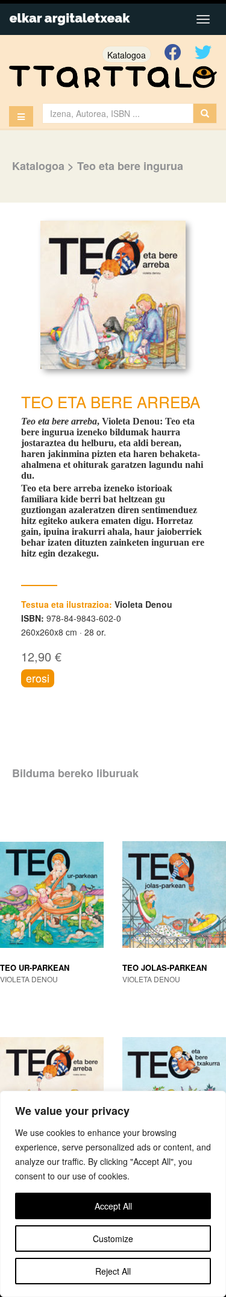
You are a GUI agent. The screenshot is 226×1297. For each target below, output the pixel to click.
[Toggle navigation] (203, 19)
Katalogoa (126, 55)
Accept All (113, 1206)
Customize (113, 1238)
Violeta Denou (143, 604)
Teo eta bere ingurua (130, 166)
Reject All (113, 1271)
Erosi (37, 678)
